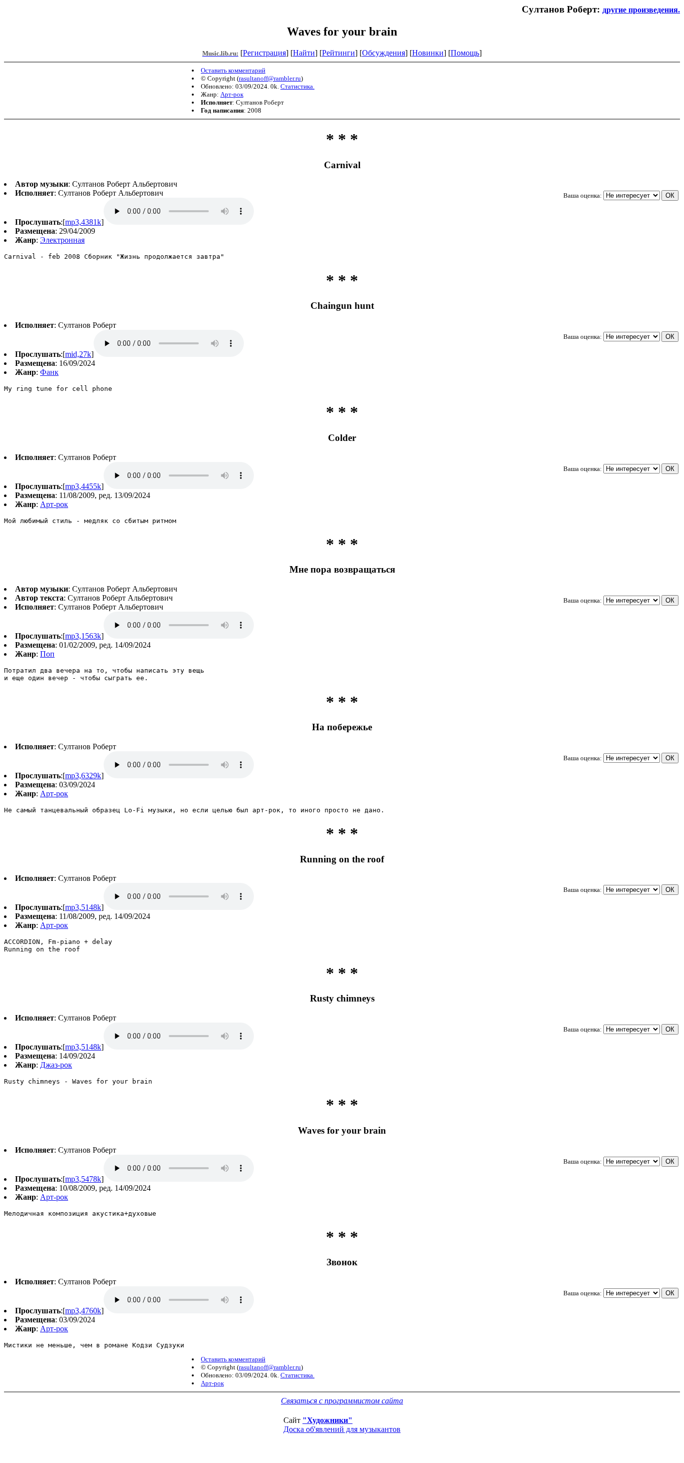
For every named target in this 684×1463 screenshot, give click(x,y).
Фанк (49, 372)
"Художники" (327, 1420)
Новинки (428, 53)
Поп (47, 654)
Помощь (465, 53)
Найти (304, 53)
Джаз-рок (56, 1065)
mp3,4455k (83, 486)
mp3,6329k (83, 775)
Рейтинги (338, 53)
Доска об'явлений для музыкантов (342, 1429)
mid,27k (78, 354)
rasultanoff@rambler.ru (270, 78)
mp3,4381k (83, 222)
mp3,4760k (83, 1310)
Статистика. (297, 86)
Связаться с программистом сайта (342, 1400)
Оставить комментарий (233, 70)
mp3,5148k (83, 907)
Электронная (62, 240)
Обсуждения (383, 53)
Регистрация (264, 53)
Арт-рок (231, 94)
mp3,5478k (83, 1179)
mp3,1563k (83, 636)
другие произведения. (641, 10)
